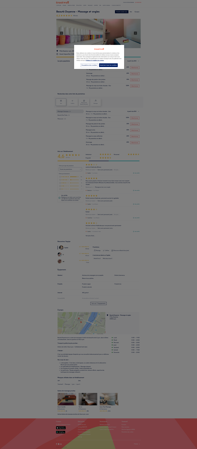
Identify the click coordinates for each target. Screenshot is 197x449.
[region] (99, 57)
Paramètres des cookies (89, 65)
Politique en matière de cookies (95, 60)
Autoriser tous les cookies (108, 65)
